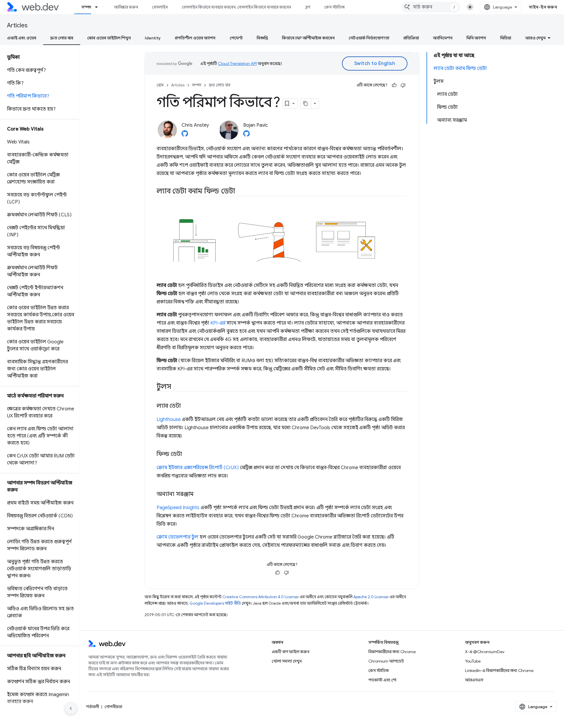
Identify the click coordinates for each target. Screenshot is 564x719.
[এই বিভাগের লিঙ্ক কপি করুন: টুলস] (176, 386)
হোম (160, 85)
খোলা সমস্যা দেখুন (287, 661)
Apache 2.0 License (370, 596)
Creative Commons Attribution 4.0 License (260, 596)
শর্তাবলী (92, 706)
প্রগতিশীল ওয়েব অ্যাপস (195, 38)
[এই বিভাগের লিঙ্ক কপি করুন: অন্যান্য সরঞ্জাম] (199, 494)
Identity (153, 38)
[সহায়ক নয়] (403, 85)
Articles (17, 25)
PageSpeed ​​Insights (178, 508)
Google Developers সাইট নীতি (215, 603)
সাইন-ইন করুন (543, 7)
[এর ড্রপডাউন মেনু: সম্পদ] (99, 7)
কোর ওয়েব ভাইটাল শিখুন (109, 38)
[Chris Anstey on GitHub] (185, 135)
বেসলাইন (160, 7)
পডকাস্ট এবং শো (382, 680)
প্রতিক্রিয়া (411, 38)
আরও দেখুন (535, 38)
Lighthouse (169, 419)
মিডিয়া (505, 38)
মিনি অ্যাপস (476, 38)
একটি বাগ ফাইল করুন (290, 651)
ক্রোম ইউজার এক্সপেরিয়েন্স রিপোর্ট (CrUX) (198, 468)
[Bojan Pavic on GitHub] (246, 135)
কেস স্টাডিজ (334, 7)
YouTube (473, 661)
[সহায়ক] (394, 85)
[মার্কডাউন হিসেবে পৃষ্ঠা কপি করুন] (306, 103)
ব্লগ (307, 7)
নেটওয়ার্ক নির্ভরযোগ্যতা (369, 38)
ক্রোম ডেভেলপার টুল (177, 537)
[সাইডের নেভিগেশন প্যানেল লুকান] (71, 708)
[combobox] (430, 7)
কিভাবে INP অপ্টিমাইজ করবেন (308, 38)
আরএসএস (474, 680)
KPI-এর (217, 323)
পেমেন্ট (236, 38)
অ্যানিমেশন (442, 38)
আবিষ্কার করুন (126, 7)
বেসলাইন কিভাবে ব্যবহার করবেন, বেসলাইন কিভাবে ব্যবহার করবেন (236, 7)
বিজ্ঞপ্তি (262, 38)
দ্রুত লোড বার (61, 38)
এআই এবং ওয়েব (21, 38)
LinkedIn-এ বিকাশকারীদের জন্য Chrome (499, 670)
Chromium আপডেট (386, 661)
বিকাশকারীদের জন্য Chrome (392, 651)
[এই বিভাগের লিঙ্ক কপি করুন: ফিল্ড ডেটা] (187, 454)
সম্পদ (86, 7)
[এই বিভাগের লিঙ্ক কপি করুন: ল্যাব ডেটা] (186, 405)
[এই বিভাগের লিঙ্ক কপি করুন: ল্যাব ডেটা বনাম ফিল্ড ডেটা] (241, 191)
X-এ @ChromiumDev (484, 651)
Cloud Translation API (237, 63)
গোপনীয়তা (113, 706)
